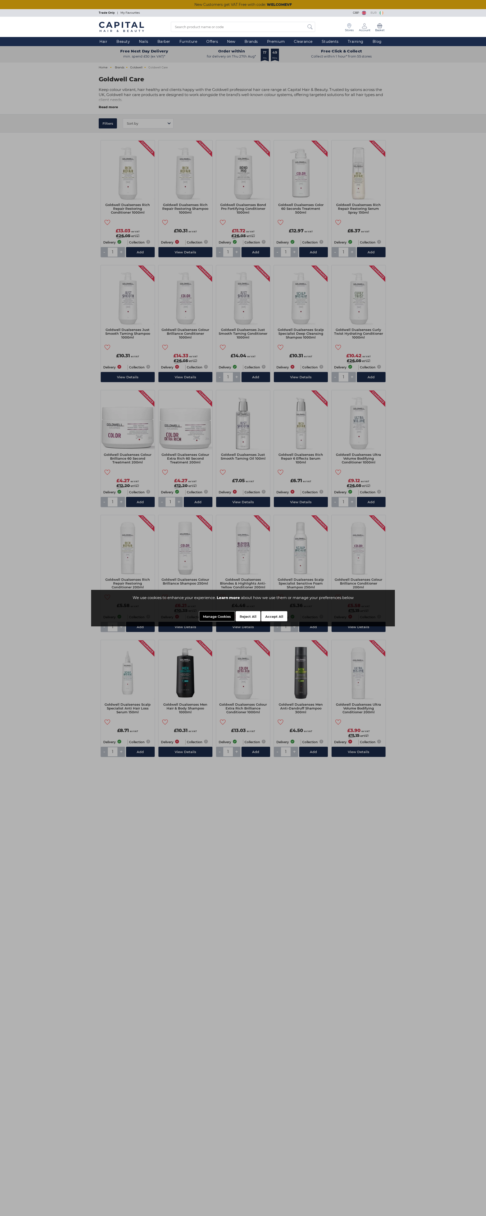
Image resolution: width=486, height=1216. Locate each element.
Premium (276, 41)
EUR (374, 12)
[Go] (310, 27)
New (231, 41)
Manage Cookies (217, 616)
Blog (377, 41)
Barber (163, 41)
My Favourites (130, 12)
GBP (357, 12)
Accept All (274, 616)
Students (330, 41)
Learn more (228, 597)
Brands (251, 41)
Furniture (188, 41)
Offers (212, 41)
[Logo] (121, 27)
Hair (103, 41)
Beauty (123, 41)
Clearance (303, 41)
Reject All (248, 616)
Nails (143, 41)
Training (355, 41)
